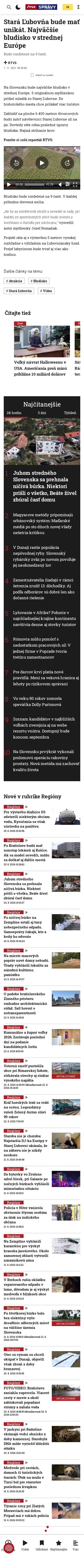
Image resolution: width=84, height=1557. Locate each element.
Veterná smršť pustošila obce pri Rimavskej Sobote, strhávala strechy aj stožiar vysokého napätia (26, 1072)
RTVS (12, 62)
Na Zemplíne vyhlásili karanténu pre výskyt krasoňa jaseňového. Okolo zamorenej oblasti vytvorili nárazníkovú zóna (26, 1251)
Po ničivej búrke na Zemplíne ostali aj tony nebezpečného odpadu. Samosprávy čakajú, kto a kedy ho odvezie (25, 927)
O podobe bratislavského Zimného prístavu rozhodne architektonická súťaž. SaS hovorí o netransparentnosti (25, 1003)
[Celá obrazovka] (75, 184)
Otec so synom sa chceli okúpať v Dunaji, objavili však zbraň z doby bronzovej (24, 1361)
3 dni (42, 412)
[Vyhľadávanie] (9, 7)
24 (67, 7)
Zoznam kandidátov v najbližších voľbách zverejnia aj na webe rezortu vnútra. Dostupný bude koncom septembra (44, 728)
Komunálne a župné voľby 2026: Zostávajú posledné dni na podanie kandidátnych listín (25, 1039)
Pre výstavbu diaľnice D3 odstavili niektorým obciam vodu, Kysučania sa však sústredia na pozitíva (27, 819)
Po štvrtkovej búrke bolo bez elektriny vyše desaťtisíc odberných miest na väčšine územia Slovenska (26, 1323)
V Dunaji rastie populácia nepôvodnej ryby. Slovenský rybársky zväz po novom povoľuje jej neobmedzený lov (44, 556)
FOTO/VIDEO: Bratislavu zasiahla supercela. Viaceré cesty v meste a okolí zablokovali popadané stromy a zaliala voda (26, 1397)
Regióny (13, 807)
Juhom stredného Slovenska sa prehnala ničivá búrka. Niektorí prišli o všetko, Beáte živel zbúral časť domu (45, 486)
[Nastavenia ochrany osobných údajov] (9, 1548)
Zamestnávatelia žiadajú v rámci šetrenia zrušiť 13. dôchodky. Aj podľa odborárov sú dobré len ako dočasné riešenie (43, 589)
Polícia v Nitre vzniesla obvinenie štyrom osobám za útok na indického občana (25, 1214)
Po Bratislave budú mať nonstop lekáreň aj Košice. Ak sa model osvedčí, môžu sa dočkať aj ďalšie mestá (26, 852)
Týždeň (70, 412)
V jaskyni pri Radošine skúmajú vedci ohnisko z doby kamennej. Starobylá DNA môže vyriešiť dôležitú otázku (26, 1439)
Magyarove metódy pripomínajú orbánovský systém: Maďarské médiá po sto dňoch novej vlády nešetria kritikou (43, 523)
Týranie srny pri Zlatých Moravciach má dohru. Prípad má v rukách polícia (26, 1511)
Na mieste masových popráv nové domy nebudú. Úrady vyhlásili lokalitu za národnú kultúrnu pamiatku (26, 965)
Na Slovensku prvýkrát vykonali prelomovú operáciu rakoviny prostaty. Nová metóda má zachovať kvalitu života (46, 760)
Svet (20, 323)
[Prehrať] (9, 184)
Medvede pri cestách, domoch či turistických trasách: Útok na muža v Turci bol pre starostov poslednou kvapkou (24, 1477)
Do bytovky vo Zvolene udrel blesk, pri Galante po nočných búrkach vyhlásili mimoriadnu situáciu (26, 1181)
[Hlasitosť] (60, 184)
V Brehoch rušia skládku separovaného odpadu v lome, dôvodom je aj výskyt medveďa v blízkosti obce (26, 1286)
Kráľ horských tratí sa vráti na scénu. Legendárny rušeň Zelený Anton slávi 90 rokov (26, 1109)
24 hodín (14, 412)
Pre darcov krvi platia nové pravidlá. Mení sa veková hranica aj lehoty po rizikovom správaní (46, 677)
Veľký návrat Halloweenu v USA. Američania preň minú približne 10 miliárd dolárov (40, 368)
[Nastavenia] (67, 184)
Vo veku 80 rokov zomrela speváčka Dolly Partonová (37, 701)
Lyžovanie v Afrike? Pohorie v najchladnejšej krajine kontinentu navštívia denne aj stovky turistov (44, 618)
